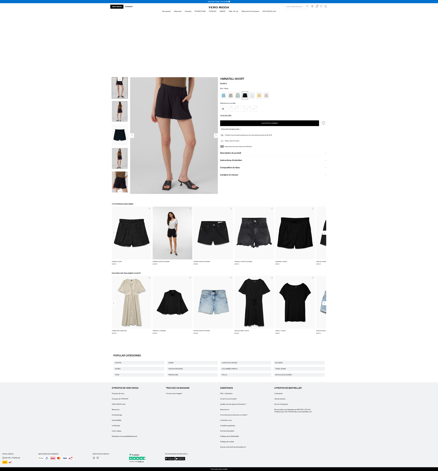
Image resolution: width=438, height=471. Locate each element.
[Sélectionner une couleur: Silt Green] (237, 95)
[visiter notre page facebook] (94, 458)
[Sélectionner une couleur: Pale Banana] (259, 95)
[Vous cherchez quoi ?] (307, 6)
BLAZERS (279, 363)
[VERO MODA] (219, 8)
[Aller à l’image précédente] (120, 79)
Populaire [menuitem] (188, 11)
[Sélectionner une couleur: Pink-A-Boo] (266, 95)
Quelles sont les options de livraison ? (233, 404)
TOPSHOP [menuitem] (212, 11)
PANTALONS (173, 375)
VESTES (118, 363)
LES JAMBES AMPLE (230, 369)
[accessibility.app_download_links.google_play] (170, 460)
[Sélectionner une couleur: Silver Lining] (230, 95)
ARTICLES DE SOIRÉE (283, 375)
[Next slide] (324, 233)
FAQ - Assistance (226, 393)
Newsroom (116, 409)
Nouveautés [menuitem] (166, 11)
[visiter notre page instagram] (97, 458)
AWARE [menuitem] (223, 11)
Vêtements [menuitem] (178, 11)
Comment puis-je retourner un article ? (234, 415)
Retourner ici (224, 409)
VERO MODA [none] (117, 7)
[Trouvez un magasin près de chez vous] (312, 7)
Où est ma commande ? (228, 399)
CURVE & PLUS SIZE (229, 363)
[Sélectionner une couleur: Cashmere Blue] (223, 95)
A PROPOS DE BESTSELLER (288, 388)
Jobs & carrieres (279, 399)
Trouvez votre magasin (174, 393)
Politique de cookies (227, 442)
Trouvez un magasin (177, 388)
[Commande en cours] (326, 6)
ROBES (117, 369)
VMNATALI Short (232, 78)
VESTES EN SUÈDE (175, 369)
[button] (223, 109)
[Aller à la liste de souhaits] (321, 7)
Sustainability (116, 420)
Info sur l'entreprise (281, 404)
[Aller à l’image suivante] (120, 191)
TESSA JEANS (280, 369)
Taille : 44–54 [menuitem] (233, 11)
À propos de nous (118, 393)
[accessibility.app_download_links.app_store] (180, 460)
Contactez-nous (226, 420)
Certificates (116, 425)
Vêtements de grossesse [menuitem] (250, 11)
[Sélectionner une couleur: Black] (245, 95)
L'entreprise (278, 393)
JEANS (170, 363)
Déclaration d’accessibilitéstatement (124, 436)
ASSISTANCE (226, 388)
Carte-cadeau (116, 431)
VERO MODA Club (118, 404)
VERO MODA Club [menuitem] (269, 11)
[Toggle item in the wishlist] (323, 123)
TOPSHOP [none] (129, 7)
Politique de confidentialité (229, 436)
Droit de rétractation (227, 431)
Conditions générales (227, 425)
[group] (131, 237)
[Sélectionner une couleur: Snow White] (252, 95)
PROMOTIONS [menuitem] (200, 11)
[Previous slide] (114, 233)
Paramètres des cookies (219, 469)
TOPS (117, 375)
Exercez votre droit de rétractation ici (233, 447)
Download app (117, 415)
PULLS (224, 375)
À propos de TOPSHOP (120, 399)
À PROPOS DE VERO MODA (125, 388)
